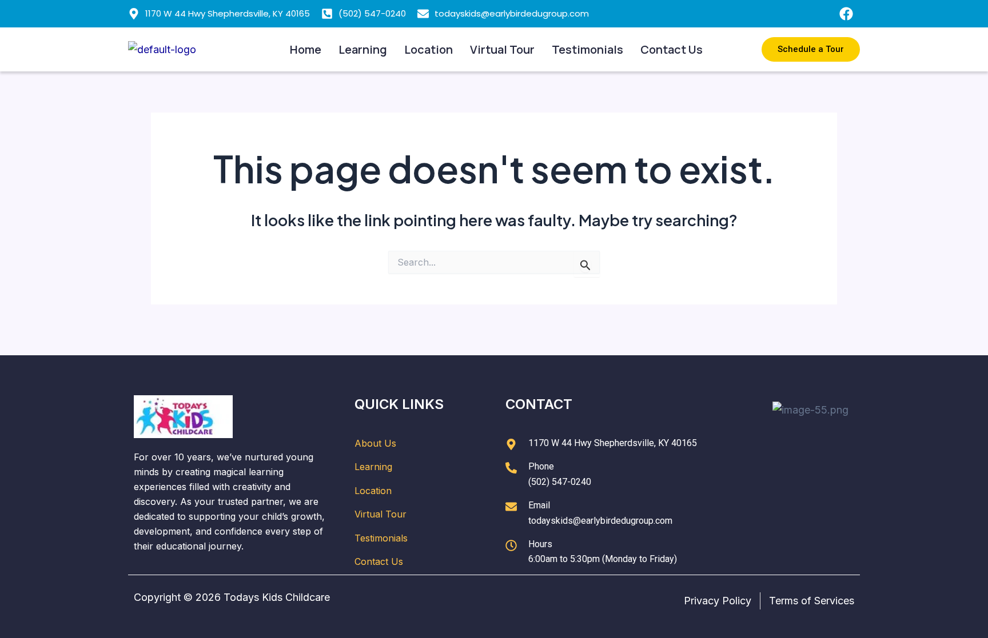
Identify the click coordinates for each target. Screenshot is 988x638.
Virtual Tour (502, 49)
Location (428, 49)
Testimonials (587, 49)
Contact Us (671, 49)
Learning (362, 49)
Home (305, 49)
